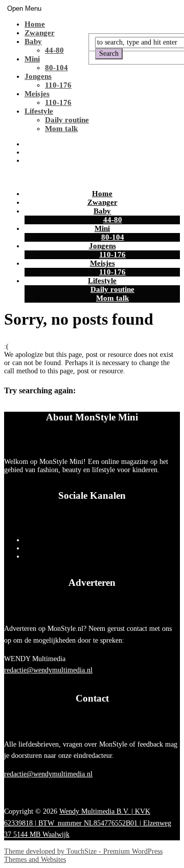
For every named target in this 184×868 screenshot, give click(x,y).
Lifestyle (39, 111)
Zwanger (40, 33)
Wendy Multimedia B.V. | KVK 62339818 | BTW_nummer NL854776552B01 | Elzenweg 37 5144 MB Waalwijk (87, 823)
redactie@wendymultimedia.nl (48, 670)
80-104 (56, 67)
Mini (32, 59)
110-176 (58, 85)
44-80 (54, 50)
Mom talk (61, 128)
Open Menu (24, 8)
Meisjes (37, 94)
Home (35, 24)
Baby (33, 41)
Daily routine (67, 120)
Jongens (38, 76)
